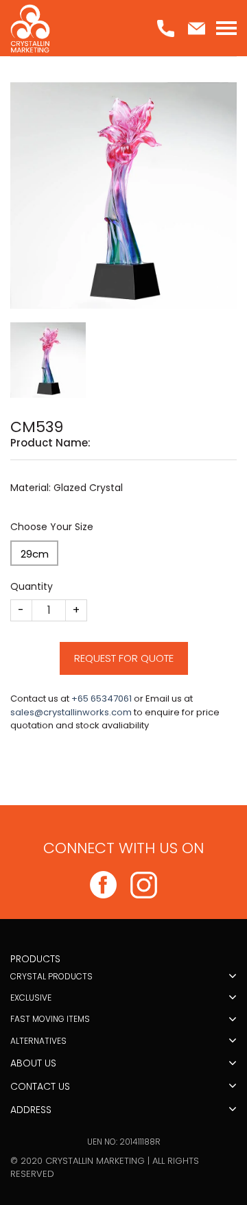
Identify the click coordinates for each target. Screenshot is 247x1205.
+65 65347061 (101, 698)
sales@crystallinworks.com (71, 712)
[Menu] (226, 28)
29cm (35, 554)
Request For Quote (124, 658)
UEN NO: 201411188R (124, 1141)
